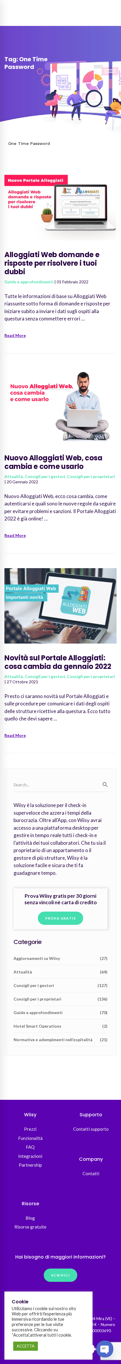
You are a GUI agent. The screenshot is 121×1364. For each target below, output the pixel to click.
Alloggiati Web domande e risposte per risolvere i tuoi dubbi (51, 263)
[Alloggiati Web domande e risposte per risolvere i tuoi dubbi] (60, 167)
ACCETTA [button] (25, 1346)
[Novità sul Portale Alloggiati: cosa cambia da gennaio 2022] (60, 571)
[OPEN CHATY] (105, 1349)
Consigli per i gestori (45, 476)
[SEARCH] (105, 784)
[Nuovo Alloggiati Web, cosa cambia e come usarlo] (60, 371)
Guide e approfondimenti (28, 281)
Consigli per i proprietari (91, 476)
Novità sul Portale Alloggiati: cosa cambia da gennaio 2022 (57, 662)
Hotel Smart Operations (60, 1026)
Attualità (13, 476)
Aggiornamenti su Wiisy (60, 958)
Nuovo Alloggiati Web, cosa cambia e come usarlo (53, 462)
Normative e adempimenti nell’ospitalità (60, 1039)
